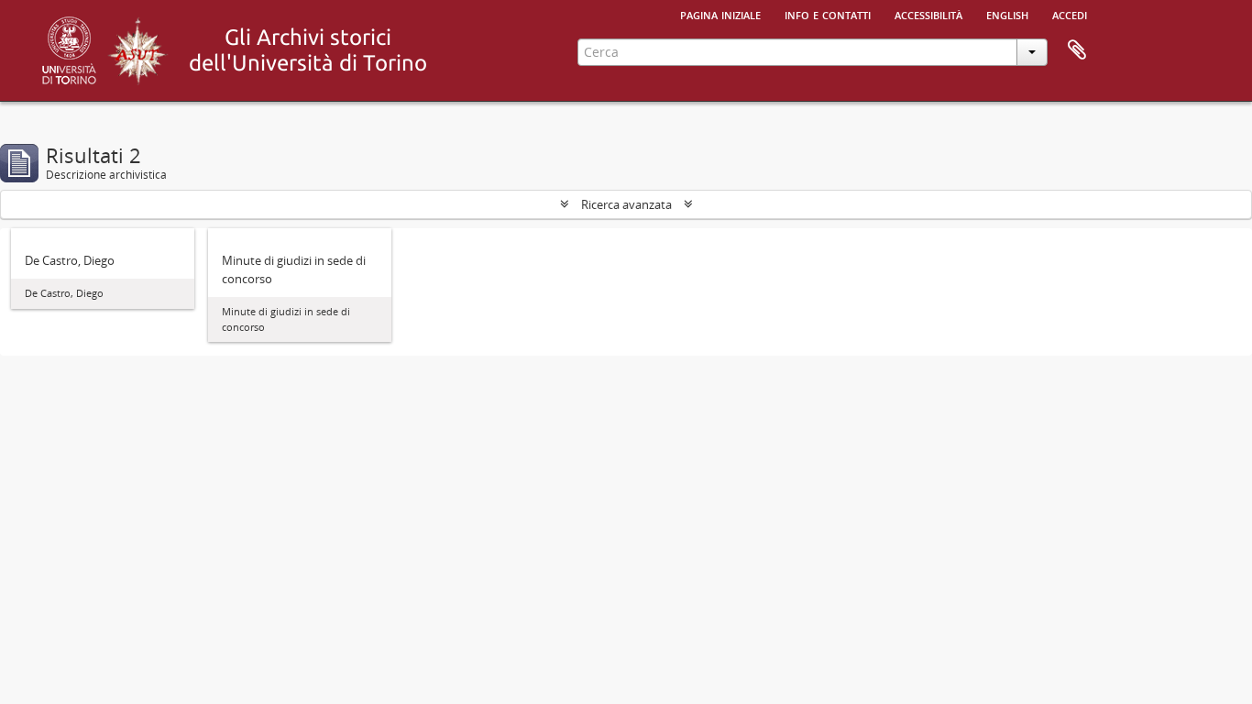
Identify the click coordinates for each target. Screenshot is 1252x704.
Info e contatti (828, 14)
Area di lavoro (1077, 50)
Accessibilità (928, 14)
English (1007, 14)
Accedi (1069, 14)
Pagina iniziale (720, 14)
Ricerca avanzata (626, 204)
